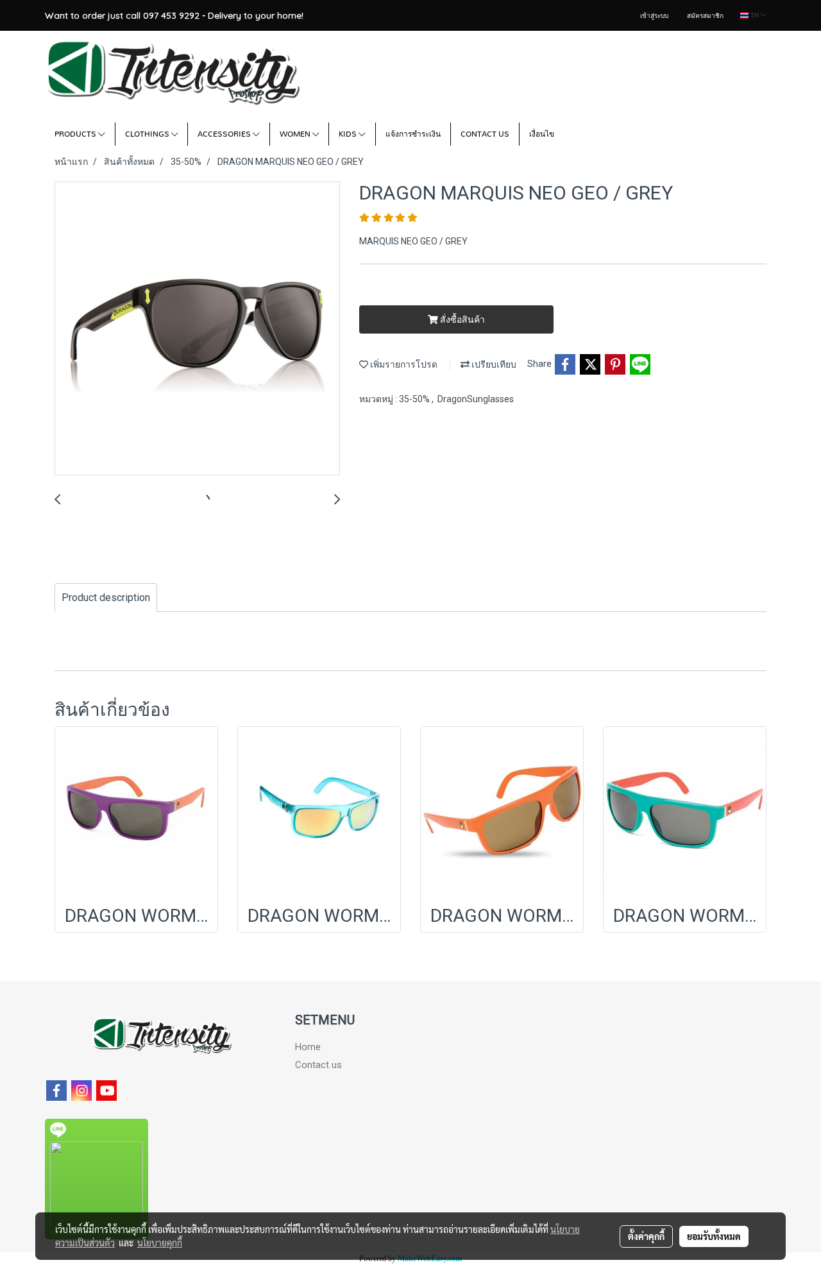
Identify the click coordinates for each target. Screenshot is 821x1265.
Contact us (318, 1065)
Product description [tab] (106, 597)
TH (755, 15)
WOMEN (296, 134)
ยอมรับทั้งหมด (714, 1236)
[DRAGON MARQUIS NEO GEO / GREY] (197, 329)
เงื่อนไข (541, 134)
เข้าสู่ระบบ (654, 15)
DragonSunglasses (475, 399)
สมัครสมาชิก (705, 15)
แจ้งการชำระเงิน (413, 134)
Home (308, 1047)
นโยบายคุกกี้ (159, 1242)
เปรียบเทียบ (493, 364)
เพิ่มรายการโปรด (402, 364)
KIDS (349, 134)
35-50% (415, 399)
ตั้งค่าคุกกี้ (646, 1236)
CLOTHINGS (148, 134)
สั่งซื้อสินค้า (461, 319)
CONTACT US (485, 134)
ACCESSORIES (225, 134)
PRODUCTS (76, 134)
